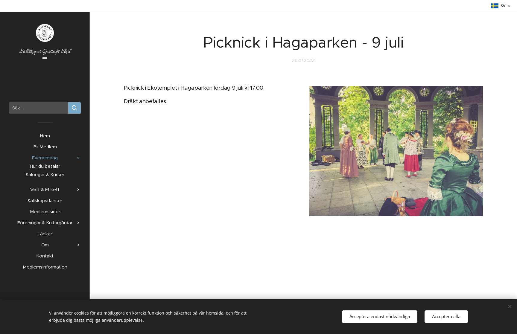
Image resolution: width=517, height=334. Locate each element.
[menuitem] (45, 135)
